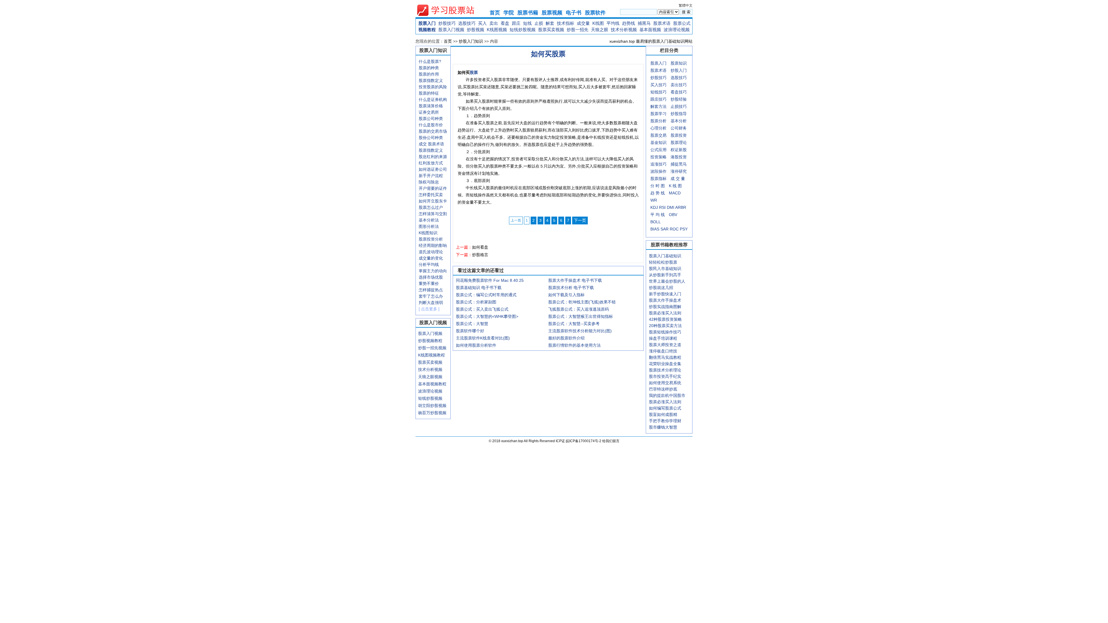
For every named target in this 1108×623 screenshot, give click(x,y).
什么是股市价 (431, 125)
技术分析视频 (624, 29)
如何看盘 (480, 247)
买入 (482, 23)
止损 (538, 23)
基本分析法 (429, 220)
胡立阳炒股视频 (432, 405)
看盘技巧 (679, 92)
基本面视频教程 (432, 384)
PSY (684, 229)
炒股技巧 (447, 23)
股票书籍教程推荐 (669, 244)
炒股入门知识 (471, 41)
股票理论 (679, 142)
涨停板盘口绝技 (663, 351)
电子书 (573, 13)
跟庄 (516, 23)
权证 (675, 149)
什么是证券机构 (433, 99)
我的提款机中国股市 (667, 395)
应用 (662, 149)
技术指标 (565, 23)
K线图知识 (428, 232)
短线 (527, 23)
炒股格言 (480, 254)
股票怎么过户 (431, 207)
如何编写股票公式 (665, 408)
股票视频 (552, 13)
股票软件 (595, 13)
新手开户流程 (431, 175)
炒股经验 (679, 99)
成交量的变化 (431, 258)
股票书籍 (527, 13)
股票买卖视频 (551, 29)
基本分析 (679, 121)
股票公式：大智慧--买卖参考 (574, 323)
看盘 (505, 23)
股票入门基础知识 (665, 256)
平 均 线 (657, 214)
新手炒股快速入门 (665, 294)
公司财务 (679, 128)
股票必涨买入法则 (665, 313)
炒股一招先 (577, 29)
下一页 (580, 220)
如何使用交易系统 (665, 382)
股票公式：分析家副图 (476, 302)
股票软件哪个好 (470, 331)
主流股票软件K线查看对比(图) (483, 338)
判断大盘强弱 (431, 302)
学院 (509, 13)
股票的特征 (429, 93)
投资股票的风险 (433, 87)
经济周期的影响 (433, 245)
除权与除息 (429, 182)
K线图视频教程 (431, 355)
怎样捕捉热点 (431, 290)
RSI (662, 207)
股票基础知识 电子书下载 (478, 287)
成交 (423, 144)
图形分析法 (429, 226)
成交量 (583, 23)
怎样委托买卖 (431, 194)
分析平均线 (429, 264)
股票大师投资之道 (665, 344)
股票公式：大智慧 (472, 323)
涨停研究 (679, 171)
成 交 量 (678, 178)
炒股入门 (679, 70)
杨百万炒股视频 (432, 412)
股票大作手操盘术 (665, 300)
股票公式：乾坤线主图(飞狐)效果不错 (582, 302)
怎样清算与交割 (433, 213)
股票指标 (658, 178)
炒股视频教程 (430, 340)
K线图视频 (497, 29)
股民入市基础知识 (665, 268)
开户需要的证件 (433, 188)
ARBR (680, 207)
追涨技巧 (658, 164)
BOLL (655, 221)
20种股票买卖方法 (665, 325)
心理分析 (658, 128)
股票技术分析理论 (665, 370)
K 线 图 (675, 185)
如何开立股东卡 (433, 201)
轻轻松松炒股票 (663, 262)
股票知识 (679, 63)
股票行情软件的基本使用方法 (574, 345)
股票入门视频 (451, 29)
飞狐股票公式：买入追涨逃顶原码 (578, 309)
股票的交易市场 (433, 131)
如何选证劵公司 (433, 169)
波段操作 (658, 171)
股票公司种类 (431, 118)
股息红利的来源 (433, 156)
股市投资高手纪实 (665, 376)
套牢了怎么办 (431, 296)
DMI (670, 207)
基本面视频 (650, 29)
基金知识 (658, 142)
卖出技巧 (679, 84)
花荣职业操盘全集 (665, 363)
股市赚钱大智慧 (663, 427)
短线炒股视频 (523, 29)
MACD (675, 193)
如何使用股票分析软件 (476, 345)
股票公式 (681, 23)
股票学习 (658, 113)
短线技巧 (658, 92)
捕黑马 (644, 23)
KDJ (654, 207)
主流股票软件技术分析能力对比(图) (580, 331)
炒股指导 (679, 113)
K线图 (598, 23)
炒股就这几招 (661, 287)
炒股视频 (475, 29)
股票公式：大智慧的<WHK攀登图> (487, 316)
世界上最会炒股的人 (667, 281)
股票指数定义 (431, 80)
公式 (654, 149)
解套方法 (658, 106)
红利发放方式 (431, 163)
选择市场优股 (431, 277)
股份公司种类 (431, 137)
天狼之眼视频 (430, 376)
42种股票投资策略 (665, 319)
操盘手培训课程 (663, 338)
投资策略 (658, 157)
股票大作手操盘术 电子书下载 (575, 280)
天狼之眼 (599, 29)
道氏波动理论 (431, 251)
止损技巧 (679, 106)
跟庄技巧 (658, 99)
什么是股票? (430, 61)
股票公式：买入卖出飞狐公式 (482, 309)
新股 (683, 149)
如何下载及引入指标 (566, 294)
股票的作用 (429, 74)
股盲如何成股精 (663, 414)
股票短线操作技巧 (665, 332)
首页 (495, 13)
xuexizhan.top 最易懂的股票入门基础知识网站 (650, 41)
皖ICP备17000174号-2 (584, 441)
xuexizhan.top (450, 10)
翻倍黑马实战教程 (665, 357)
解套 (550, 23)
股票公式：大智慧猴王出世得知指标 (580, 316)
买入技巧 (658, 84)
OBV (673, 214)
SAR (664, 229)
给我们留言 (610, 441)
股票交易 (658, 135)
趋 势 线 (657, 193)
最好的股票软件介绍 (566, 338)
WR (653, 200)
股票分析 (658, 121)
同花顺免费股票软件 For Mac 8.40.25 (490, 280)
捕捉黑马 (679, 164)
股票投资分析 (431, 239)
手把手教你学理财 (665, 421)
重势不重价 (429, 283)
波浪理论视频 (677, 29)
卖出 (493, 23)
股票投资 (679, 135)
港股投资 (679, 157)
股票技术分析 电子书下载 (571, 287)
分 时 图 (657, 185)
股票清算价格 (431, 106)
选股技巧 (467, 23)
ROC (674, 229)
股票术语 (662, 23)
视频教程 (427, 29)
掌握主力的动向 (433, 271)
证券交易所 (429, 112)
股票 (474, 72)
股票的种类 (429, 67)
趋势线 (628, 23)
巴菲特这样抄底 (663, 389)
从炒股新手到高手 (665, 275)
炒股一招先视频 (432, 348)
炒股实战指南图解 (665, 306)
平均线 (613, 23)
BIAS (654, 229)
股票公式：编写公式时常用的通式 (486, 294)
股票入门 (427, 23)
